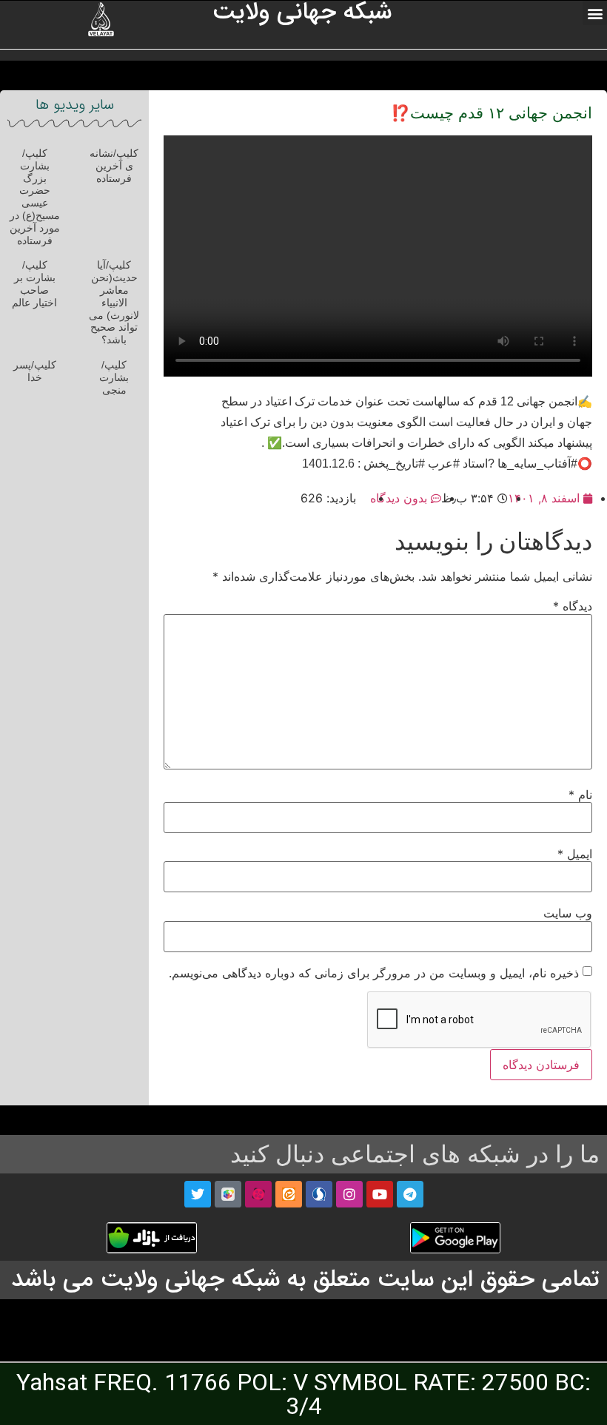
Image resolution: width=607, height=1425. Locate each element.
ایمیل (574, 854)
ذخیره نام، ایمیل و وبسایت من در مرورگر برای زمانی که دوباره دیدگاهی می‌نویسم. (374, 973)
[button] (595, 13)
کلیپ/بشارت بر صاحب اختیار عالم (34, 283)
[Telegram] (410, 1194)
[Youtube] (379, 1194)
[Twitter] (197, 1194)
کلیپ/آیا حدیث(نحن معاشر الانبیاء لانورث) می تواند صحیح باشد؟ (114, 302)
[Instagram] (349, 1194)
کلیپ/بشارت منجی (114, 377)
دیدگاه (572, 606)
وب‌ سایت (567, 913)
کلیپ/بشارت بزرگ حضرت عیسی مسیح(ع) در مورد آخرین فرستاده (35, 196)
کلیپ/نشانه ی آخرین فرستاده (114, 165)
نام (580, 795)
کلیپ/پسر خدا (34, 371)
